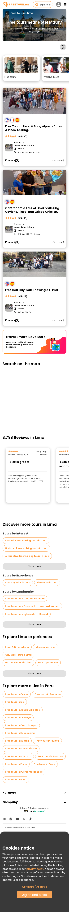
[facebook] (11, 819)
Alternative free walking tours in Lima (27, 556)
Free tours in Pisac (16, 764)
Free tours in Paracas (50, 756)
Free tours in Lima (22, 13)
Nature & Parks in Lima (18, 662)
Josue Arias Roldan (24, 145)
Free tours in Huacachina (20, 733)
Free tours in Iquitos (47, 740)
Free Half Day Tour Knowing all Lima (31, 290)
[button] (21, 68)
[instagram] (4, 819)
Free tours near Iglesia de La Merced (26, 614)
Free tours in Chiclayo (18, 717)
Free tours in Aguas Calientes (22, 709)
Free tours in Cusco (16, 694)
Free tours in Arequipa (48, 694)
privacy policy (35, 869)
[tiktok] (30, 819)
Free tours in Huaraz (17, 740)
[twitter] (24, 819)
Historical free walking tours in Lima (26, 548)
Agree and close (34, 895)
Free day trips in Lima (17, 582)
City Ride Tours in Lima (18, 654)
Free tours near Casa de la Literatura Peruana (32, 606)
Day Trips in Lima (48, 662)
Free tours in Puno (15, 779)
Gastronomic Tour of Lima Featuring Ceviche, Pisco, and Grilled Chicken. (32, 210)
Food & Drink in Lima (17, 647)
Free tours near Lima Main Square (25, 598)
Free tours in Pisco (44, 764)
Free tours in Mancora (18, 756)
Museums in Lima (46, 647)
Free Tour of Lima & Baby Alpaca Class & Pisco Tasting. (33, 128)
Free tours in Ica (14, 702)
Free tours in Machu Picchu (21, 748)
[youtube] (17, 819)
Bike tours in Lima (47, 582)
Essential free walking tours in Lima (25, 540)
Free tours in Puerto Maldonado (24, 771)
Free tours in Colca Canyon (21, 725)
